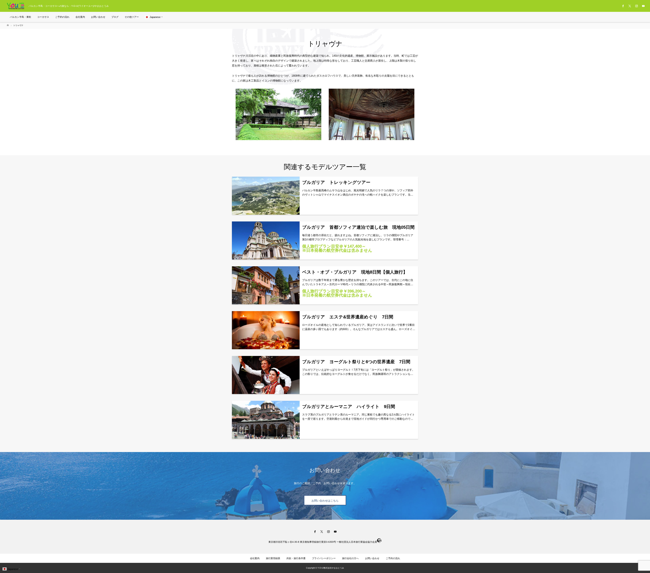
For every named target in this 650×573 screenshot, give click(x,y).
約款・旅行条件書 (296, 558)
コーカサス (43, 17)
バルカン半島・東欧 (20, 17)
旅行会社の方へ (350, 558)
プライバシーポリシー (324, 558)
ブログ (114, 17)
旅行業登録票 (273, 558)
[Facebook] (623, 6)
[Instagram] (636, 6)
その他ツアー (132, 17)
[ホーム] (8, 25)
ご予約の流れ (62, 17)
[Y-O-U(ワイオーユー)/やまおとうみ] (15, 6)
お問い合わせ (98, 17)
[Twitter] (629, 6)
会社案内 (80, 17)
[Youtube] (643, 6)
